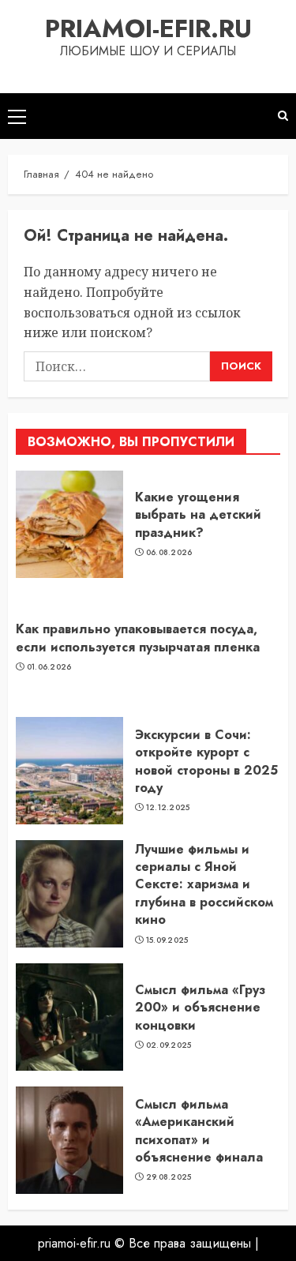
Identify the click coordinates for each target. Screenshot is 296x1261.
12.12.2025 (168, 807)
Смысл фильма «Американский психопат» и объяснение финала (199, 1130)
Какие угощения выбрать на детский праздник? (198, 515)
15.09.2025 (167, 940)
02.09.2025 (169, 1045)
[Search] (283, 115)
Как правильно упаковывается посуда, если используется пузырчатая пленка (138, 637)
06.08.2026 (169, 552)
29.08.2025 (169, 1177)
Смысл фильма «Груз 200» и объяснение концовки (200, 1007)
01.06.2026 (49, 667)
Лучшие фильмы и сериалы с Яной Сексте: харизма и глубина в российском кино (204, 884)
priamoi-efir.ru (148, 28)
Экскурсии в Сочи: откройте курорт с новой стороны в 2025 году (206, 761)
